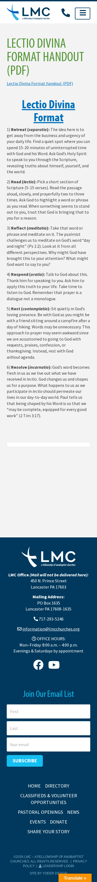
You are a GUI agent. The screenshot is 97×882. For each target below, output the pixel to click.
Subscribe (25, 760)
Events (38, 822)
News (73, 812)
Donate (58, 822)
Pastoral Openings (40, 812)
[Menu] (82, 13)
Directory (57, 786)
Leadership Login (58, 866)
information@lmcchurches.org (51, 629)
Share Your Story (48, 831)
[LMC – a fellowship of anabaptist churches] (28, 12)
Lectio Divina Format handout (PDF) (40, 83)
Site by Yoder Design (48, 873)
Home (34, 786)
